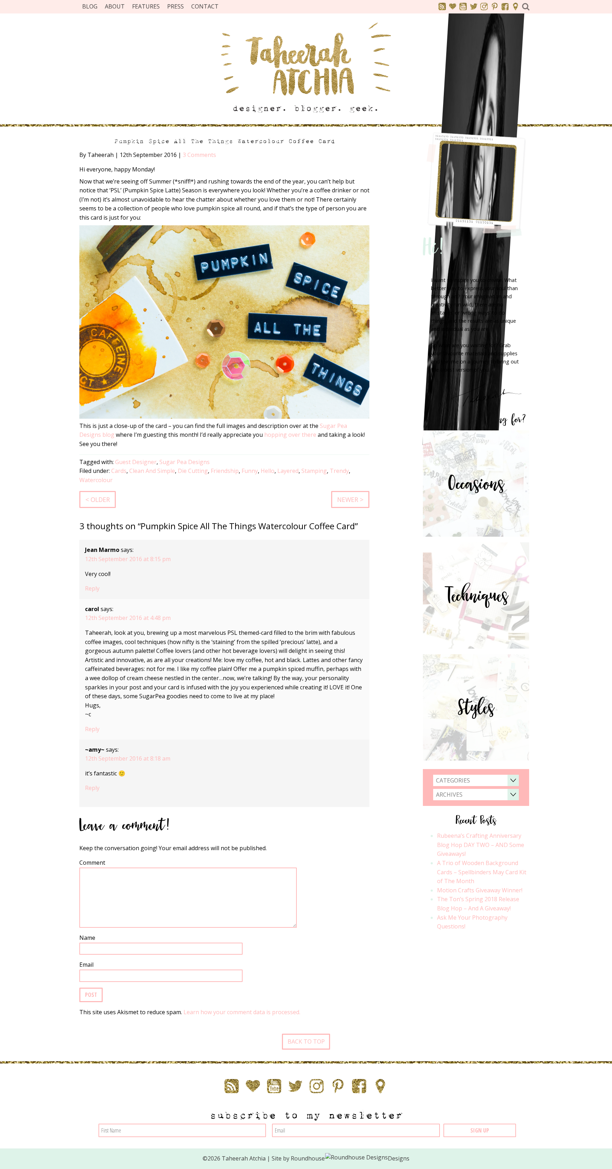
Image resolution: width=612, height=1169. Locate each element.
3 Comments (199, 155)
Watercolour (96, 480)
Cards (118, 471)
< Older (97, 499)
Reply (92, 588)
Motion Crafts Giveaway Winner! (479, 890)
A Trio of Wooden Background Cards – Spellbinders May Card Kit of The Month (481, 872)
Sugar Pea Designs (184, 462)
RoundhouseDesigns (350, 1158)
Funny (250, 471)
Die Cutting (193, 471)
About (115, 6)
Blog (89, 6)
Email (86, 964)
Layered (288, 471)
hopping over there (290, 435)
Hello (267, 471)
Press (175, 6)
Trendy (339, 471)
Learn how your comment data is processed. (241, 1012)
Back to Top (306, 1041)
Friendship (225, 471)
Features (146, 6)
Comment (92, 862)
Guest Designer (136, 462)
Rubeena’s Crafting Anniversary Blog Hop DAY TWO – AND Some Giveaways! (480, 845)
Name (87, 938)
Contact (205, 6)
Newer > (350, 499)
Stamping (314, 471)
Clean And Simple (152, 471)
